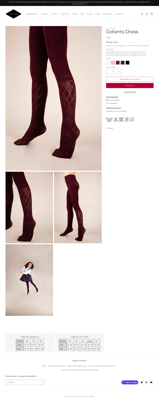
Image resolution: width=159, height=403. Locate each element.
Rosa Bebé (113, 63)
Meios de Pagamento (57, 366)
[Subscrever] (41, 382)
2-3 (115, 53)
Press (44, 366)
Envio (121, 45)
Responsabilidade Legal (77, 366)
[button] (32, 14)
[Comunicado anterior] (6, 3)
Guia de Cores (130, 92)
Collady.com (74, 396)
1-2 (109, 53)
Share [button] (111, 128)
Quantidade (110, 67)
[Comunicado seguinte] (152, 3)
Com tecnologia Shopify (86, 396)
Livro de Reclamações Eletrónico (102, 366)
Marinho (122, 63)
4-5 (121, 53)
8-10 (134, 53)
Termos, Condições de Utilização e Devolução (79, 370)
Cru (108, 63)
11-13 (142, 53)
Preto (127, 63)
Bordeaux (118, 63)
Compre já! (130, 85)
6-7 (128, 53)
